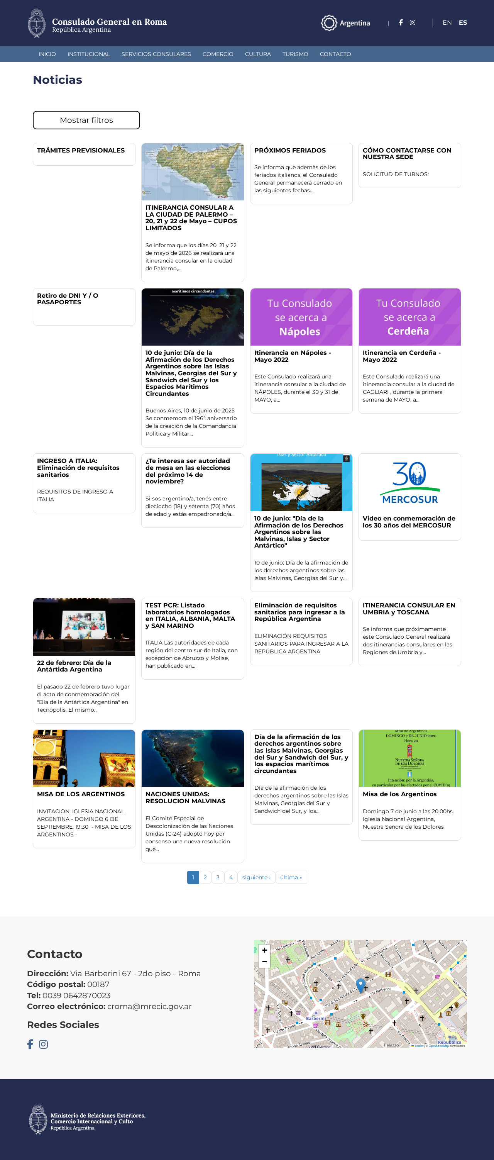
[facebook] (401, 22)
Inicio (47, 54)
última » (291, 877)
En (447, 22)
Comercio (218, 54)
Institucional (89, 54)
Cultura (258, 54)
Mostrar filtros (86, 120)
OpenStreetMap (439, 1045)
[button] (360, 986)
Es (463, 22)
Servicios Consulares (156, 54)
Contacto (335, 54)
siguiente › (256, 877)
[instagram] (412, 22)
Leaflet (418, 1045)
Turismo (295, 54)
